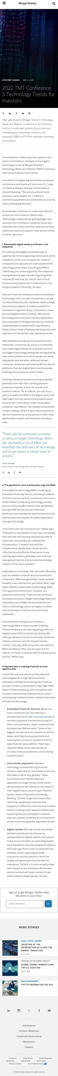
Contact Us (13, 1058)
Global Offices (28, 1058)
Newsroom (29, 1042)
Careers (29, 1047)
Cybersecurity (26, 1061)
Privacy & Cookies (15, 1064)
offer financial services (40, 716)
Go (48, 904)
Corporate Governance (29, 1036)
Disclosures (29, 1025)
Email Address (17, 903)
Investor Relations (29, 1031)
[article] (29, 505)
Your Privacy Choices (35, 1064)
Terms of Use (41, 1061)
